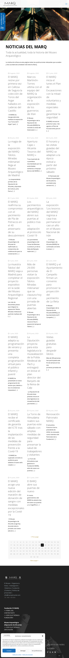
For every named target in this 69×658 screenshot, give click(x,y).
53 (23, 551)
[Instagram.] (50, 652)
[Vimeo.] (55, 652)
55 (30, 551)
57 (36, 551)
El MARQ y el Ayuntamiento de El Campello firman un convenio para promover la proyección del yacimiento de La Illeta (54, 283)
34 (14, 548)
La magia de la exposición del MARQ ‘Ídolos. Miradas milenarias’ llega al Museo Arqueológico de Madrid (15, 158)
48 (58, 548)
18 (14, 545)
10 (39, 542)
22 (27, 545)
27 (42, 545)
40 (33, 548)
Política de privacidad (27, 654)
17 (11, 545)
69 (23, 554)
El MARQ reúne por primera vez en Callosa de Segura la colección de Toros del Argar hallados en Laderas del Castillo (15, 93)
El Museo (7, 583)
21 (23, 545)
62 (52, 551)
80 (58, 554)
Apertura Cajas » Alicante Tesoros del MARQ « (34, 148)
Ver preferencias (37, 651)
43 (42, 548)
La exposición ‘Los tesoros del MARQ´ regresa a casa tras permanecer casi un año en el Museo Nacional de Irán (53, 218)
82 (34, 557)
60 (45, 551)
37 (23, 548)
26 (39, 545)
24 (33, 545)
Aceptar (9, 651)
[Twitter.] (53, 652)
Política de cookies (17, 654)
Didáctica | (8, 588)
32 (58, 545)
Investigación (13, 586)
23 (30, 545)
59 (42, 551)
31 (55, 545)
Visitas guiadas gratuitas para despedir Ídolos (51, 345)
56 (33, 551)
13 (48, 542)
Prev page (35, 537)
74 (39, 554)
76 (45, 554)
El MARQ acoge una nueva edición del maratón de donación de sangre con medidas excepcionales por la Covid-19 (16, 498)
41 (36, 548)
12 (45, 542)
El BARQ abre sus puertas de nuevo (33, 486)
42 (39, 548)
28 (45, 545)
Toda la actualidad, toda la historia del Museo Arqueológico (31, 54)
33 (11, 548)
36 (20, 548)
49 (11, 551)
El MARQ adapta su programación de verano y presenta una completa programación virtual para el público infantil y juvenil (16, 355)
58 (39, 551)
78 (52, 554)
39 (30, 548)
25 (36, 545)
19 (17, 545)
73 (36, 554)
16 (58, 542)
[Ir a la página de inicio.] (10, 4)
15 (55, 542)
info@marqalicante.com (12, 595)
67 (17, 554)
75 (42, 554)
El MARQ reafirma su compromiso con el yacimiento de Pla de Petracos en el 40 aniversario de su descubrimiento (17, 218)
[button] (42, 636)
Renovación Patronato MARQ (53, 417)
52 (20, 551)
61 (48, 551)
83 (37, 557)
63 (55, 551)
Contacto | (8, 590)
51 (17, 551)
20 (20, 545)
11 (42, 542)
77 (48, 554)
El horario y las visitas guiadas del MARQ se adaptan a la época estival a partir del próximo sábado (53, 157)
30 (52, 545)
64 (58, 551)
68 (20, 554)
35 (17, 548)
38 (27, 548)
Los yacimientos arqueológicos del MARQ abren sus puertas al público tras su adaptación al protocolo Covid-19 (35, 218)
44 (45, 548)
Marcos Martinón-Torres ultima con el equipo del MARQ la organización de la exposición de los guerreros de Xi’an (34, 95)
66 (14, 554)
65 (11, 554)
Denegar (23, 651)
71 (30, 554)
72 (33, 554)
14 (52, 542)
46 (52, 548)
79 (55, 554)
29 (48, 545)
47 (55, 548)
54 (27, 551)
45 (48, 548)
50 (14, 551)
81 (31, 557)
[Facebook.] (47, 652)
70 (27, 554)
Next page (33, 560)
